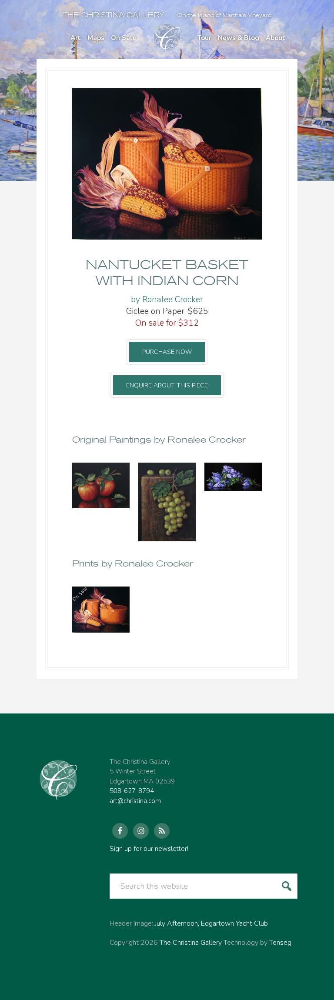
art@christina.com (135, 801)
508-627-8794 (132, 791)
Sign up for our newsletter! (149, 848)
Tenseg (280, 942)
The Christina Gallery (113, 15)
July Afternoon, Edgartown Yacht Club (211, 923)
